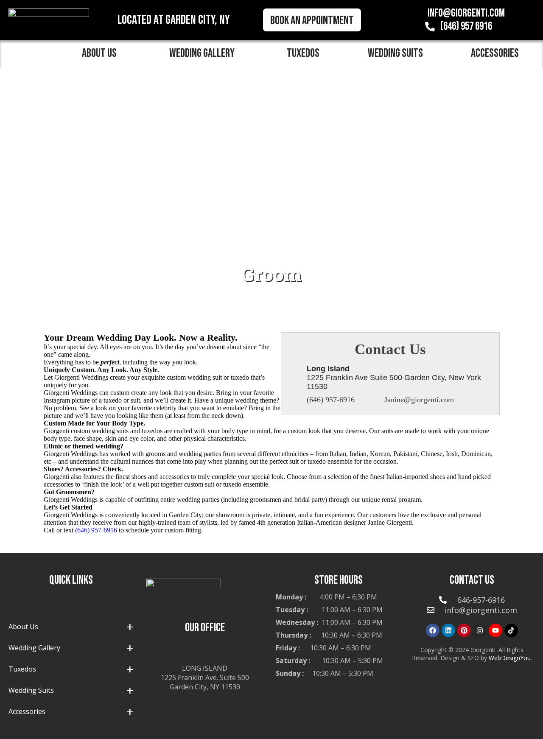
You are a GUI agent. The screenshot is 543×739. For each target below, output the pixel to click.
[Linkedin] (448, 630)
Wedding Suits (395, 53)
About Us (99, 53)
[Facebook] (432, 630)
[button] (102, 53)
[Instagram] (480, 630)
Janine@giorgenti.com (419, 399)
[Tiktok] (511, 630)
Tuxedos (303, 53)
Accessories (26, 711)
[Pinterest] (464, 630)
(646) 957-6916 (331, 399)
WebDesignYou (510, 658)
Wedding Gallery (202, 53)
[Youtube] (495, 630)
